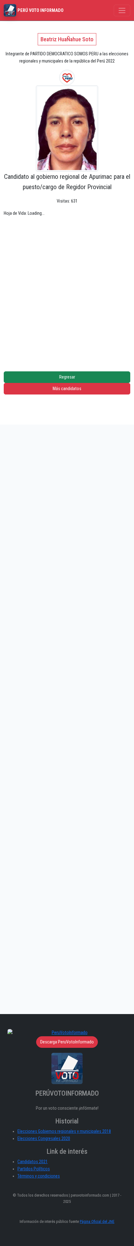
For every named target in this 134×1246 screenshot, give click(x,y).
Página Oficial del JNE (97, 1221)
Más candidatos (67, 388)
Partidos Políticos (33, 1169)
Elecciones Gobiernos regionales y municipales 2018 (64, 1131)
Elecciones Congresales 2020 (43, 1138)
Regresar (67, 377)
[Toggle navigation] (122, 10)
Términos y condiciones (38, 1176)
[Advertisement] (67, 289)
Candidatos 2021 (32, 1161)
